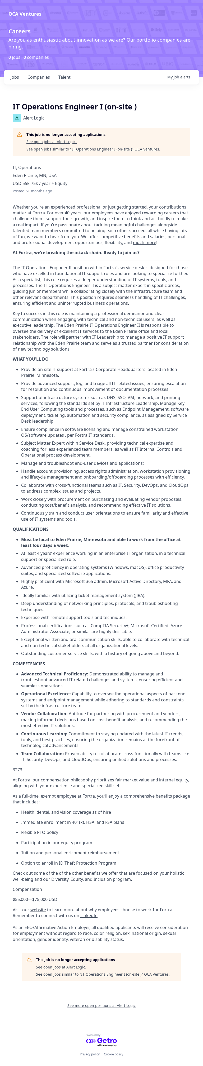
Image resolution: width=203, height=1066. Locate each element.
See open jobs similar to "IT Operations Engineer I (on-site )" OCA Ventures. (93, 149)
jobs (15, 77)
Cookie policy (113, 1054)
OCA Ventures (24, 14)
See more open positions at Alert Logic (101, 1005)
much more (144, 242)
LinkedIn (89, 915)
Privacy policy (90, 1054)
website (38, 910)
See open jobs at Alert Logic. (51, 141)
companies (38, 77)
